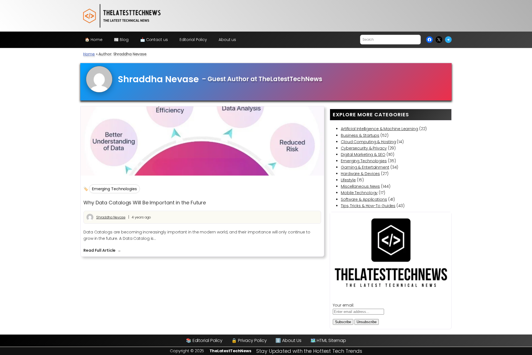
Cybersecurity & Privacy (364, 148)
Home (89, 54)
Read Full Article (102, 250)
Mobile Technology (359, 192)
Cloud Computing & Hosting (368, 142)
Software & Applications (364, 199)
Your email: (343, 305)
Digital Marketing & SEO (363, 154)
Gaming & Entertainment (365, 167)
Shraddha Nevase (111, 217)
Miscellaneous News (360, 186)
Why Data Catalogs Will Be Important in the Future (144, 202)
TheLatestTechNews (230, 351)
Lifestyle (348, 180)
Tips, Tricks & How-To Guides (368, 206)
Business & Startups (360, 135)
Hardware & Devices (360, 173)
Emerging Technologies (114, 189)
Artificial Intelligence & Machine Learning (379, 129)
